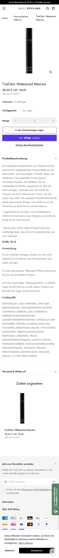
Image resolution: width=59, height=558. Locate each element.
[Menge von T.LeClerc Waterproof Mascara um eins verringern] (15, 120)
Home (5, 18)
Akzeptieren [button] (37, 550)
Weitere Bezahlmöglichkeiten (29, 145)
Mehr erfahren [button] (26, 543)
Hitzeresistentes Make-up (21, 18)
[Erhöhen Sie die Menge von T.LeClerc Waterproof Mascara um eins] (53, 120)
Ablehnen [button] (9, 550)
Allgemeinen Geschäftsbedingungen (38, 489)
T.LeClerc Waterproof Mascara (20, 430)
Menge (5, 120)
